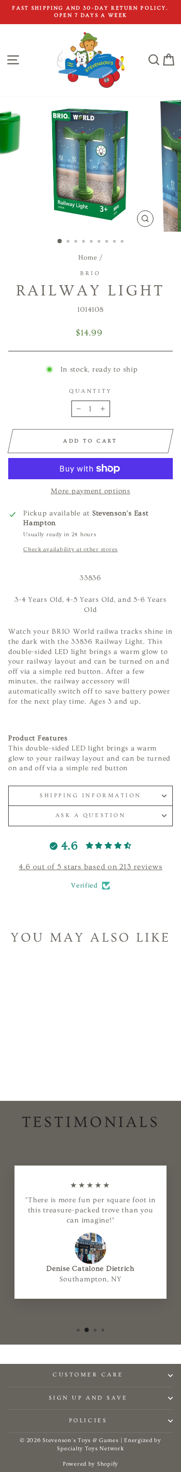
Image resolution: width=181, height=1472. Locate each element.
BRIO (90, 273)
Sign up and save (88, 1398)
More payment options (90, 491)
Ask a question (90, 815)
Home (87, 258)
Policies (88, 1420)
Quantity (90, 391)
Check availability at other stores (70, 549)
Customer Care (88, 1375)
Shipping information (90, 795)
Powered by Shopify (90, 1464)
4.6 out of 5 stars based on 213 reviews (91, 866)
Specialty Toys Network (90, 1448)
